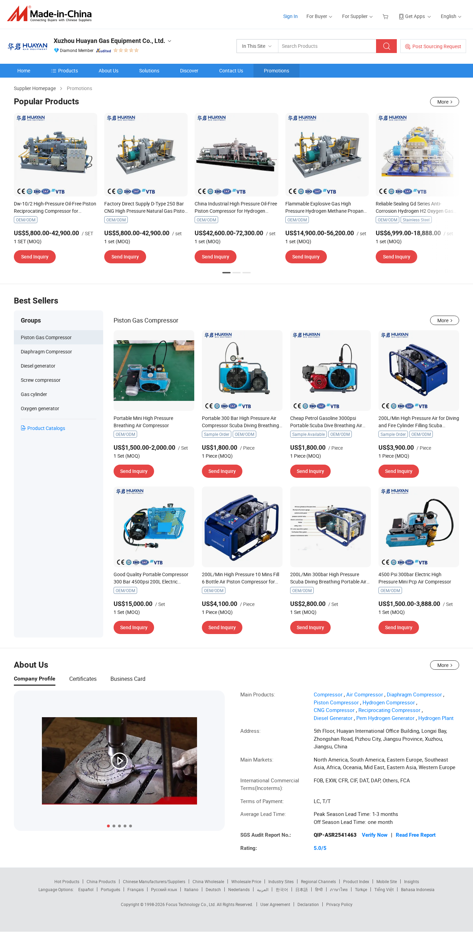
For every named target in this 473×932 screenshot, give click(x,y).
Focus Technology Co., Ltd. (191, 904)
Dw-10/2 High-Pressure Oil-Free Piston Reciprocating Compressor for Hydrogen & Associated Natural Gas (55, 210)
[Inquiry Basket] (386, 16)
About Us (108, 70)
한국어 (282, 889)
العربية (262, 889)
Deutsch (213, 889)
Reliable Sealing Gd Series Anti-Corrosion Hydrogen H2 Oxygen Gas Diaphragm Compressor (414, 210)
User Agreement (275, 904)
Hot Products (66, 881)
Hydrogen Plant (436, 717)
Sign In (290, 16)
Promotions (276, 70)
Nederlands (239, 889)
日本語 (301, 889)
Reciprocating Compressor (389, 709)
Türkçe (361, 889)
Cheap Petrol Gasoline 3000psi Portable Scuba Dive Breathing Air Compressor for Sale (326, 425)
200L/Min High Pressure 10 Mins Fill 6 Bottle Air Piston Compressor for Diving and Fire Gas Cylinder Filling (240, 581)
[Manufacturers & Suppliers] (51, 14)
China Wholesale (208, 881)
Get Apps (415, 16)
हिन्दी (319, 889)
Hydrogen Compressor (389, 702)
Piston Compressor (336, 702)
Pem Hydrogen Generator (385, 717)
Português (110, 889)
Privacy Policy (339, 904)
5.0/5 (320, 848)
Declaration (308, 904)
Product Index (356, 881)
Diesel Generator (333, 717)
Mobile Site (386, 881)
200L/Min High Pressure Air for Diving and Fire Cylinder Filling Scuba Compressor (418, 425)
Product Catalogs (46, 428)
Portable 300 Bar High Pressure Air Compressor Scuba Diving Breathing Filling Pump (240, 425)
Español (85, 889)
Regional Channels (318, 881)
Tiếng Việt (384, 889)
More (442, 101)
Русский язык (164, 889)
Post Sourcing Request (436, 46)
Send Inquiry (34, 256)
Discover (189, 70)
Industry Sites (281, 881)
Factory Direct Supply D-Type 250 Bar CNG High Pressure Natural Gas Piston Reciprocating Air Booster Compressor (145, 210)
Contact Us (231, 70)
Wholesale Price (246, 881)
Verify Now (374, 835)
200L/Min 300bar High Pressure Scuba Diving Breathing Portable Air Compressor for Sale (328, 581)
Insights (411, 881)
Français (135, 889)
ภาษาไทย (339, 889)
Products (68, 70)
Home (23, 70)
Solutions (149, 70)
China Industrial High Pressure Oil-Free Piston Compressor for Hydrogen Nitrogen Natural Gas (236, 210)
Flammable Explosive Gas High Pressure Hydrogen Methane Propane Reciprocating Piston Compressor (325, 210)
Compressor (328, 694)
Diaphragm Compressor (414, 694)
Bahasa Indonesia (418, 889)
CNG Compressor (334, 709)
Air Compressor (364, 694)
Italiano (191, 889)
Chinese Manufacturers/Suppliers (154, 881)
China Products (101, 881)
